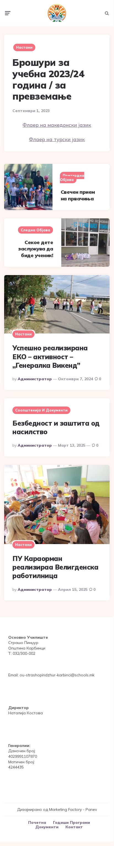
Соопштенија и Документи (41, 410)
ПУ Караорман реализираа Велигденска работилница (55, 567)
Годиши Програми (71, 822)
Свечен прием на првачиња (78, 195)
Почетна (37, 822)
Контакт (74, 826)
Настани (24, 47)
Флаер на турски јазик (57, 139)
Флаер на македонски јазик (57, 125)
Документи (47, 826)
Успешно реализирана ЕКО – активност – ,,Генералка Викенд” (50, 356)
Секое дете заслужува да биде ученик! (35, 248)
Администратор (35, 379)
